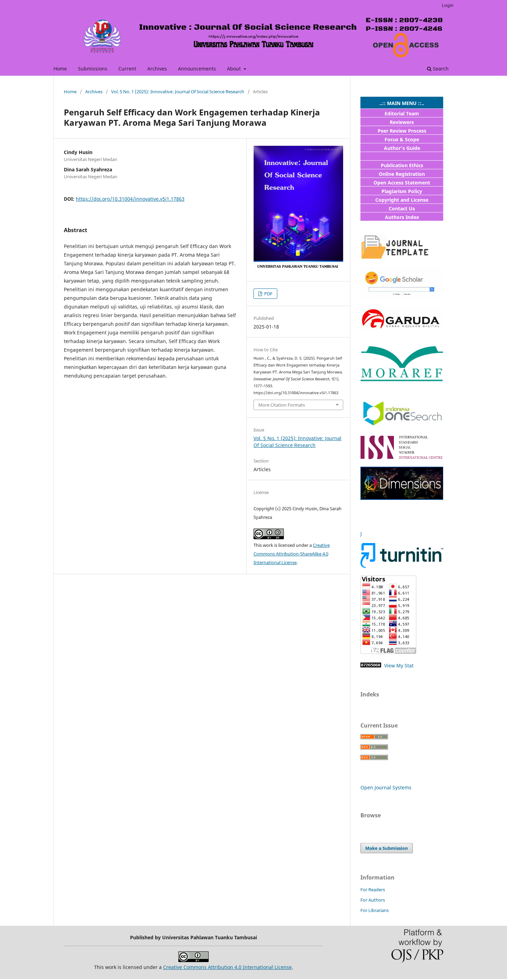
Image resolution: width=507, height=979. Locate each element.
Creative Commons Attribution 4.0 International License (227, 967)
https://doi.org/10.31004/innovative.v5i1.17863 (130, 199)
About (234, 68)
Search (440, 68)
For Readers (372, 889)
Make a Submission (386, 848)
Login (448, 5)
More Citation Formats (281, 405)
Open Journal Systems (385, 787)
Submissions (92, 68)
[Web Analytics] (370, 665)
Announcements (197, 68)
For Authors (372, 900)
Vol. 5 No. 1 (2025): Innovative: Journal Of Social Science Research (177, 91)
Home (60, 68)
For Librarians (374, 910)
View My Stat (398, 665)
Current (127, 68)
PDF (267, 294)
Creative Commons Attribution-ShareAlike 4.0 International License (292, 553)
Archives (157, 68)
